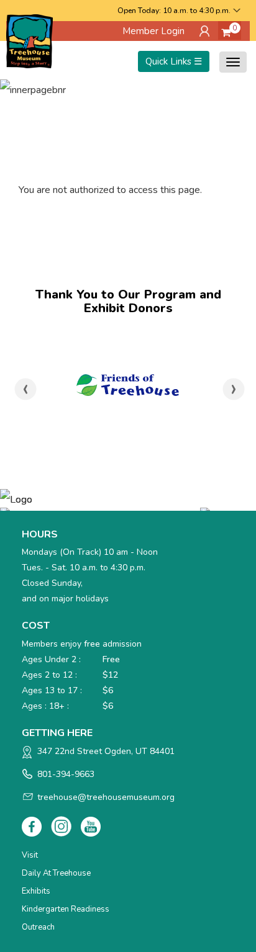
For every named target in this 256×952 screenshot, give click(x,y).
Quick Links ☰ (173, 61)
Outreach (38, 927)
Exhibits (36, 891)
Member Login (153, 31)
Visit (30, 855)
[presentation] (26, 389)
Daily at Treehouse (56, 873)
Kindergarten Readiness (65, 909)
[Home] (29, 40)
